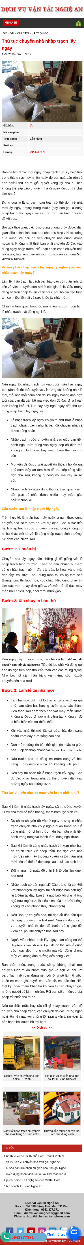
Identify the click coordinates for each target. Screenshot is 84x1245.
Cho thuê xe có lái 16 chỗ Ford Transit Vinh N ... (35, 1156)
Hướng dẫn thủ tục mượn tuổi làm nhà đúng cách (62, 1133)
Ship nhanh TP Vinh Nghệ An (22, 1186)
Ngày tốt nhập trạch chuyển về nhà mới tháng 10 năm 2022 (21, 1133)
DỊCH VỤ (8, 33)
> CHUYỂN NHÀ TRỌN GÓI (32, 33)
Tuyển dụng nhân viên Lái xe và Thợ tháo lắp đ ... (36, 1174)
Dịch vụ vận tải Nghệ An (63, 1016)
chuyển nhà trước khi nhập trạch (30, 945)
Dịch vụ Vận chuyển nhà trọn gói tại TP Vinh (21, 1077)
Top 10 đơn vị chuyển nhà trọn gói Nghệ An (31, 1162)
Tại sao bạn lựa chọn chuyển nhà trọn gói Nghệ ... (36, 1168)
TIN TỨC (9, 1148)
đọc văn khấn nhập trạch (66, 750)
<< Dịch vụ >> (42, 1027)
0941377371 (37, 152)
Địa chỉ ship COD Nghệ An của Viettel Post (31, 1180)
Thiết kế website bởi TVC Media (61, 1241)
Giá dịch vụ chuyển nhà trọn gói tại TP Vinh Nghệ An (62, 1077)
